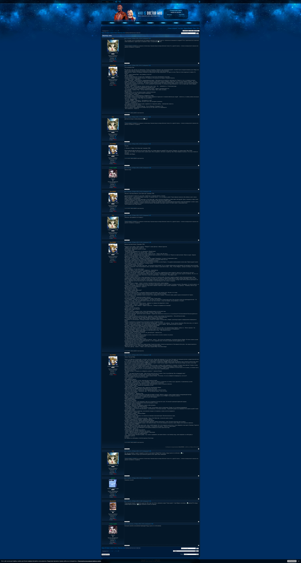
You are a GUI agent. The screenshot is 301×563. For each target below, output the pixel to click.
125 (150, 167)
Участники (180, 28)
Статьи (189, 22)
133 (152, 523)
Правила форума (188, 28)
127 (150, 215)
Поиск (194, 28)
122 (150, 65)
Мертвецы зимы (121, 32)
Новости (112, 22)
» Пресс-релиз (181, 16)
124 (150, 143)
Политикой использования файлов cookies (89, 561)
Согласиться (292, 561)
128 (150, 242)
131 (150, 478)
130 (150, 451)
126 (150, 191)
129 (150, 355)
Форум (125, 22)
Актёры (176, 22)
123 (150, 117)
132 (150, 501)
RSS (198, 28)
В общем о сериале (109, 32)
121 (150, 38)
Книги (116, 32)
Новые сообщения (172, 28)
